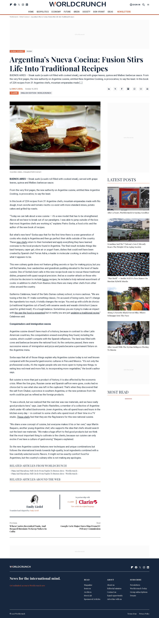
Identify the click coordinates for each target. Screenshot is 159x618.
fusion (45, 279)
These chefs (23, 416)
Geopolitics (43, 11)
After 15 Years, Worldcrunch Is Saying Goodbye (128, 212)
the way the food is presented (30, 312)
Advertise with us (114, 599)
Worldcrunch (14, 17)
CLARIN (14, 93)
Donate (133, 595)
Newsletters (124, 11)
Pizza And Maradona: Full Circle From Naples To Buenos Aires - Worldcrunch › (44, 471)
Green (77, 11)
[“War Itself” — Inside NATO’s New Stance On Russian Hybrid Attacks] (128, 265)
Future (67, 11)
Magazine (88, 585)
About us (110, 585)
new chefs (22, 242)
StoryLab (88, 595)
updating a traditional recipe (85, 312)
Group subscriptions (138, 592)
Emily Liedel (17, 89)
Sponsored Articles (92, 599)
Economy (56, 11)
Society (86, 11)
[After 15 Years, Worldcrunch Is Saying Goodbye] (128, 199)
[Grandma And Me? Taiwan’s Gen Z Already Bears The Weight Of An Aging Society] (128, 230)
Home (31, 11)
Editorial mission (114, 588)
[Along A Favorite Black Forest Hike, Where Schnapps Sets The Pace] (128, 299)
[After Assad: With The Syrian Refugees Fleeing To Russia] (128, 333)
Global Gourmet (24, 17)
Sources (87, 588)
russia (29, 51)
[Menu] (148, 4)
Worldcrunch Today (138, 588)
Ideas (110, 11)
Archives (87, 592)
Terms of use (132, 614)
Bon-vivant (99, 11)
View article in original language (82, 506)
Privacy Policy (144, 614)
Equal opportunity (115, 595)
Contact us (111, 592)
